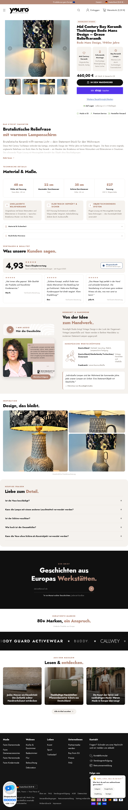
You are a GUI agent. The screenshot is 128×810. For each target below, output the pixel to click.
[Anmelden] (91, 588)
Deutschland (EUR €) (115, 2)
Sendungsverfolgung (103, 760)
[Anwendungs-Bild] (97, 452)
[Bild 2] (30, 87)
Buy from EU (74, 753)
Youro (23, 791)
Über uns (42, 793)
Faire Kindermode (11, 762)
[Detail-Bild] (97, 421)
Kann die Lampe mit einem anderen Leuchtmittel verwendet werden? (39, 509)
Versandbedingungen (47, 798)
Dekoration (31, 767)
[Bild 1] (13, 87)
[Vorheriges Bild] (10, 48)
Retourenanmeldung (103, 765)
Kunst (49, 744)
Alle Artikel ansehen (62, 711)
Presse (71, 757)
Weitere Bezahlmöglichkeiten (100, 99)
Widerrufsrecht (45, 803)
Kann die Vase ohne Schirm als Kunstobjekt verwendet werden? (37, 536)
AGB (74, 793)
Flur (27, 757)
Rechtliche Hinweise (16, 236)
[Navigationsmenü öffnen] (4, 10)
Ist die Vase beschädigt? (17, 500)
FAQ (70, 762)
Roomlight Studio (86, 22)
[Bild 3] (47, 87)
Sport (49, 749)
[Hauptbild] (35, 440)
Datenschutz (82, 793)
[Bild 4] (64, 87)
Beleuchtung (31, 762)
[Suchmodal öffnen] (78, 10)
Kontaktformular (101, 755)
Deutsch (99, 2)
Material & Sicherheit (17, 226)
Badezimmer (31, 753)
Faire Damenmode (11, 744)
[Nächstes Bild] (64, 48)
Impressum (57, 803)
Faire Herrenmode (11, 757)
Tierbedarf (51, 754)
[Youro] (19, 10)
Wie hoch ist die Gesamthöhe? (20, 527)
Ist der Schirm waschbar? (17, 518)
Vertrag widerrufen (83, 798)
